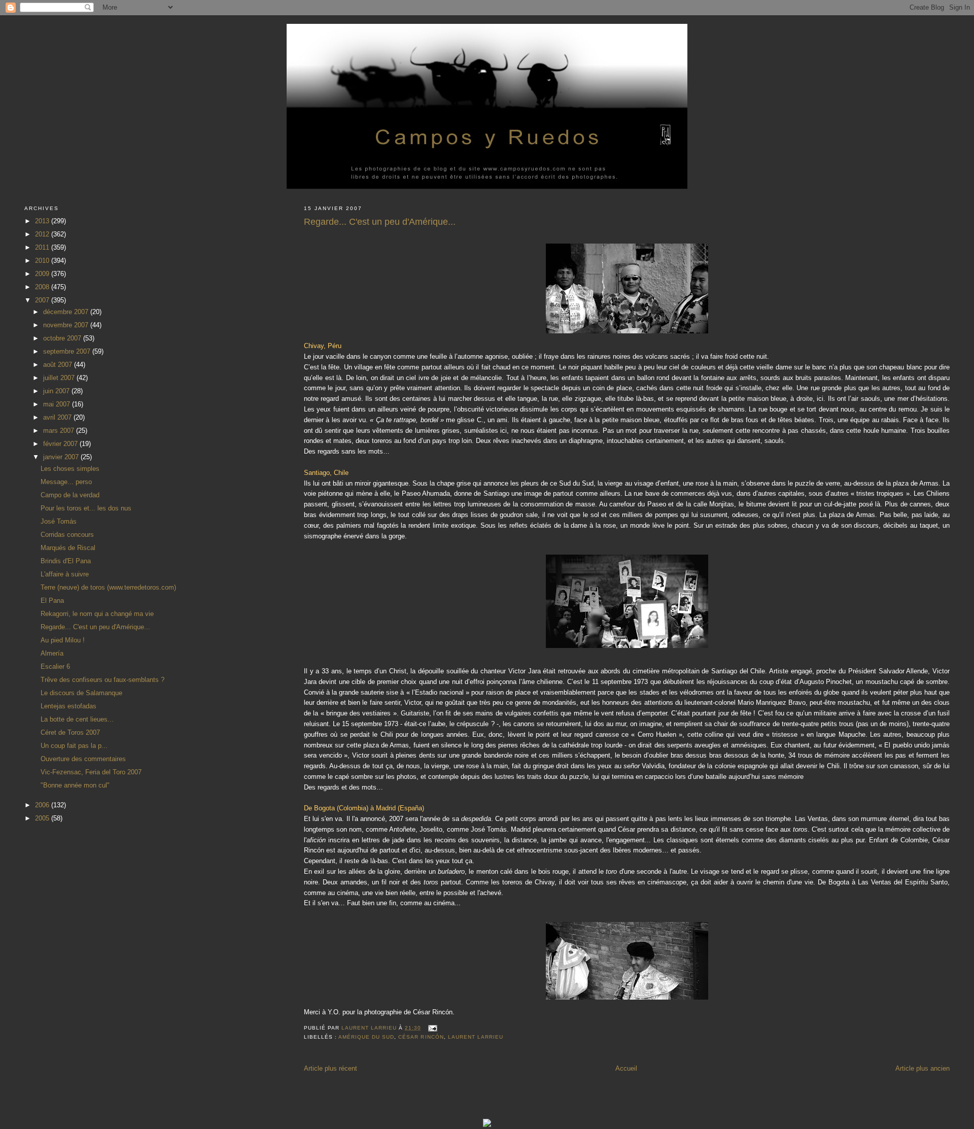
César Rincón (420, 1037)
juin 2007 (57, 391)
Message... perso (66, 482)
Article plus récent (330, 1068)
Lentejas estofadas (68, 706)
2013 (43, 221)
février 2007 (61, 444)
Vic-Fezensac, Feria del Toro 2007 (91, 772)
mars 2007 (59, 430)
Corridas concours (67, 534)
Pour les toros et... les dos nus (86, 508)
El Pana (52, 600)
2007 (43, 300)
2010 (43, 260)
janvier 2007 (62, 457)
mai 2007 (57, 404)
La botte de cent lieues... (77, 719)
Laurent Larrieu (475, 1037)
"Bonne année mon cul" (75, 785)
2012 (43, 234)
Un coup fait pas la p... (74, 745)
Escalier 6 (55, 666)
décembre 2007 (66, 312)
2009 (43, 274)
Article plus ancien (922, 1068)
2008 (43, 287)
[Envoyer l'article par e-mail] (432, 1028)
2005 (43, 818)
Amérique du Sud (366, 1037)
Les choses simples (70, 468)
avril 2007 (58, 417)
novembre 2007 (66, 325)
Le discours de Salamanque (81, 693)
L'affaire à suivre (65, 574)
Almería (52, 653)
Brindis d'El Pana (66, 561)
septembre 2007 (67, 351)
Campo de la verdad (70, 495)
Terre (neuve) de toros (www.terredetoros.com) (108, 587)
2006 (43, 805)
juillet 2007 (60, 378)
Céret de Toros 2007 (70, 732)
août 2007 (58, 364)
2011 (43, 247)
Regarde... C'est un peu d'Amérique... (95, 627)
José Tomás (59, 521)
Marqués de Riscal (68, 548)
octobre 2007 (63, 338)
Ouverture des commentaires (83, 759)
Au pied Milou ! (63, 640)
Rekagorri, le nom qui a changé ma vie (97, 614)
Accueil (626, 1068)
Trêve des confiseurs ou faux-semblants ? (102, 679)
